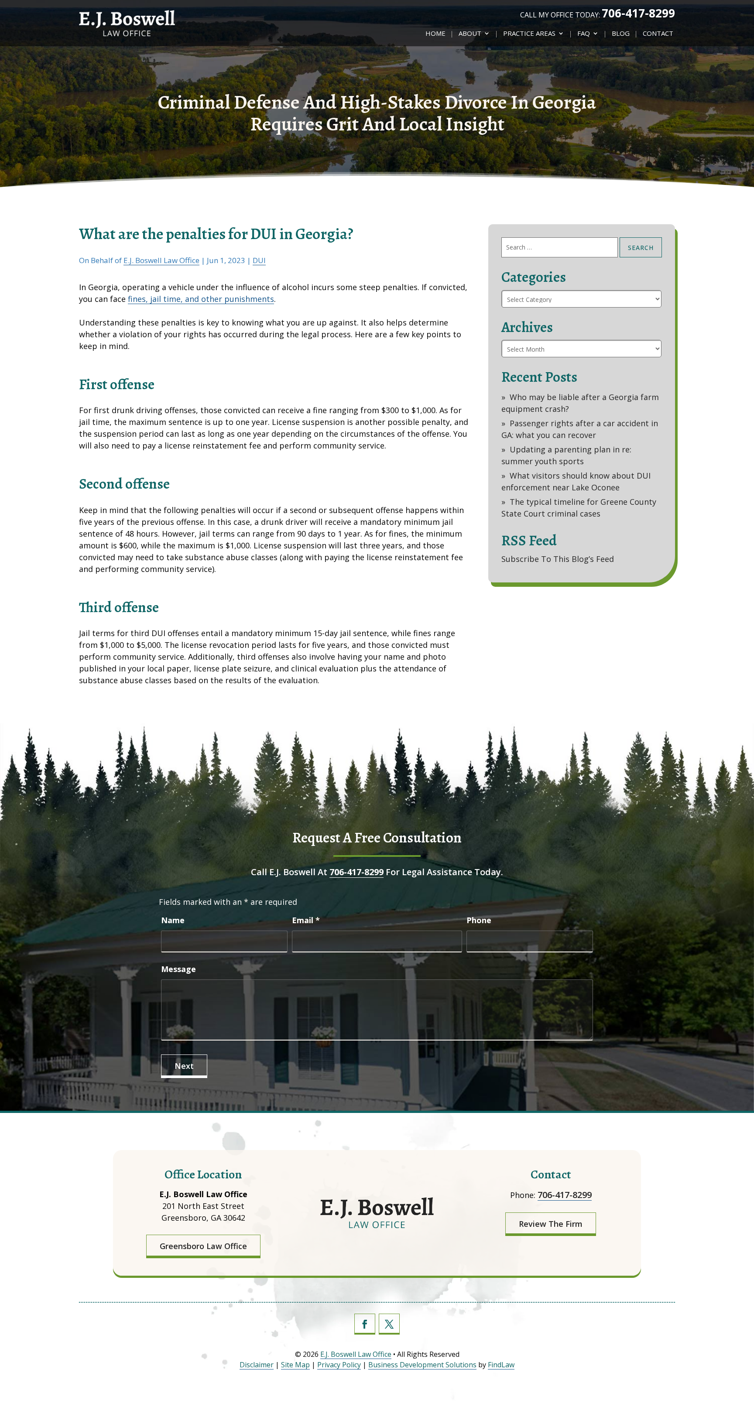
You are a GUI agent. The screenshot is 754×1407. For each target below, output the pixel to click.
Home (435, 34)
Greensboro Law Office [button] (203, 1246)
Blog (621, 34)
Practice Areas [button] (529, 34)
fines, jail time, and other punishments (201, 299)
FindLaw (501, 1364)
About (470, 34)
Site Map (295, 1364)
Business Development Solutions (422, 1364)
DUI (259, 260)
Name (173, 920)
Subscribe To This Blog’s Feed (557, 559)
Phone (478, 920)
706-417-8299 (638, 13)
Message (178, 969)
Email (306, 920)
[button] (743, 1363)
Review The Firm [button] (551, 1224)
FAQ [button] (583, 34)
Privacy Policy (339, 1364)
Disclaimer (257, 1364)
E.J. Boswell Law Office (161, 260)
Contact (658, 34)
